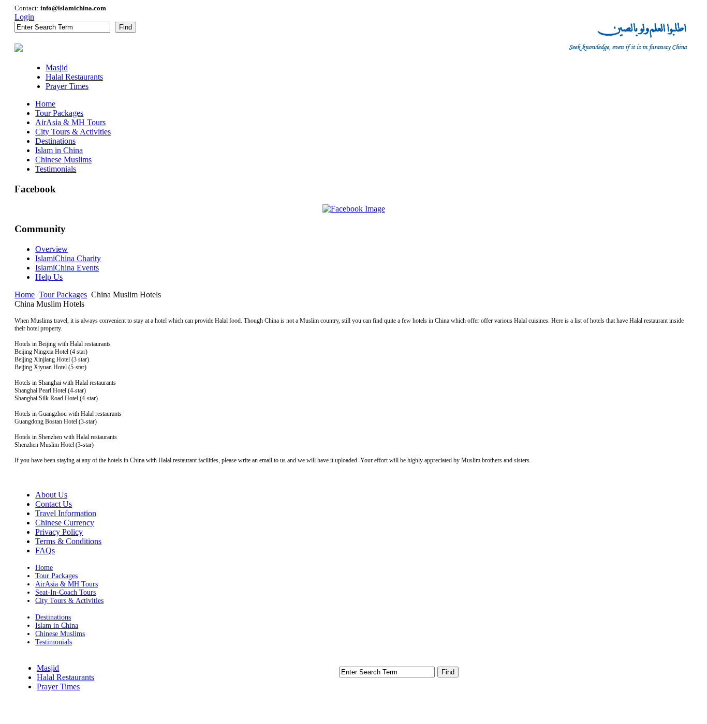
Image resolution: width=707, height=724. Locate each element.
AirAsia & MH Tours (66, 584)
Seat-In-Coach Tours (65, 592)
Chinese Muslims (60, 634)
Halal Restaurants (65, 677)
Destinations (53, 617)
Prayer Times (58, 686)
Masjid (48, 667)
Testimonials (53, 642)
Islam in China (56, 625)
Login (24, 16)
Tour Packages (63, 294)
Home (24, 294)
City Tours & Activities (69, 601)
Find (125, 27)
